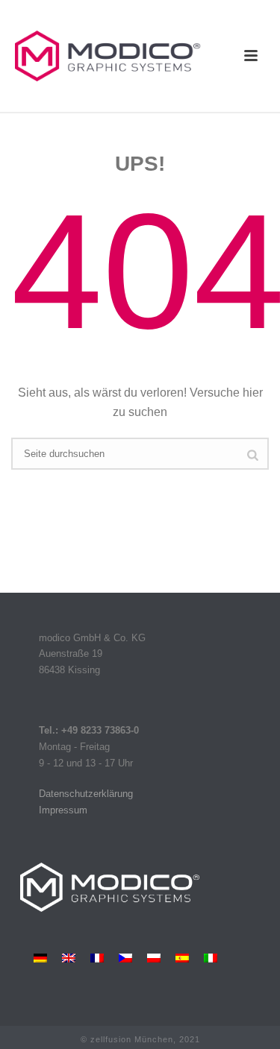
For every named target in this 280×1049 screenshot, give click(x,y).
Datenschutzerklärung (86, 793)
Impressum (63, 810)
